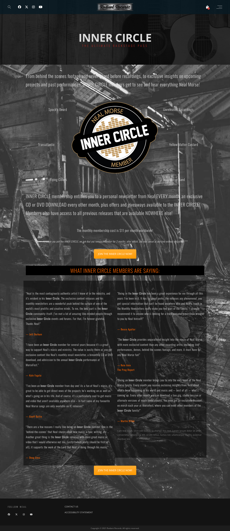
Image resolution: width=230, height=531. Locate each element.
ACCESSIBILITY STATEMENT (79, 512)
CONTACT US (71, 506)
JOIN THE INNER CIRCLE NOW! (115, 254)
